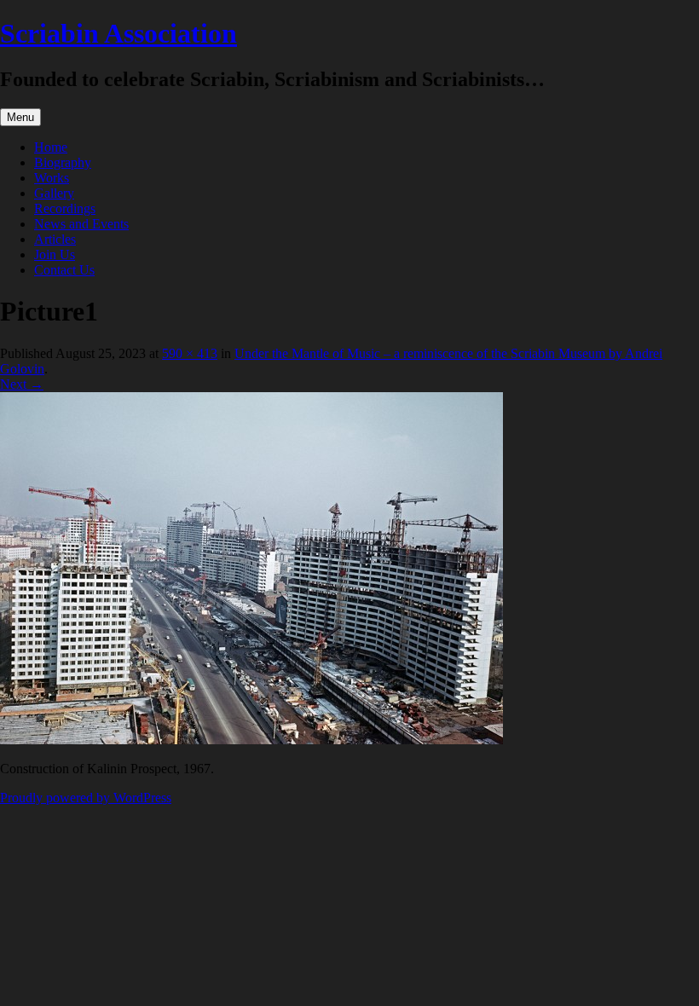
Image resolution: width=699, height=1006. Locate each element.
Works (51, 178)
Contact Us (64, 270)
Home (50, 147)
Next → (21, 384)
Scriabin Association (118, 33)
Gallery (54, 193)
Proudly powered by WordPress (85, 797)
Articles (55, 239)
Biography (62, 162)
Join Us (54, 254)
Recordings (64, 208)
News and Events (81, 224)
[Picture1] (251, 739)
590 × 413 (189, 353)
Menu (20, 117)
